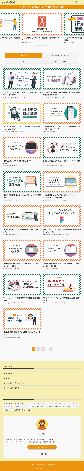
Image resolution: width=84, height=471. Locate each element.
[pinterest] (45, 454)
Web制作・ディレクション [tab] (60, 55)
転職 (28, 410)
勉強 (64, 406)
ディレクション (9, 406)
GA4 (5, 403)
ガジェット (46, 403)
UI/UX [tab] (23, 61)
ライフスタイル (41, 406)
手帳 (75, 406)
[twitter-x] (38, 454)
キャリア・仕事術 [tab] (60, 61)
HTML (11, 403)
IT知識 (17, 403)
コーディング (74, 403)
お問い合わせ (50, 464)
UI (22, 403)
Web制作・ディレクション (16, 383)
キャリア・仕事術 (12, 388)
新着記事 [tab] (23, 55)
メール (32, 406)
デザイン (18, 406)
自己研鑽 (17, 410)
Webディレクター (35, 403)
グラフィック (64, 403)
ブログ (26, 406)
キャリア (54, 403)
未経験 (6, 410)
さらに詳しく (42, 447)
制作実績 (57, 406)
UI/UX (8, 378)
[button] (36, 45)
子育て (70, 406)
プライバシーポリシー (37, 464)
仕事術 (50, 406)
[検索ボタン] (76, 2)
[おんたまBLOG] (8, 2)
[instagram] (42, 454)
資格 (23, 410)
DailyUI (9, 373)
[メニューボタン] (81, 2)
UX (26, 403)
